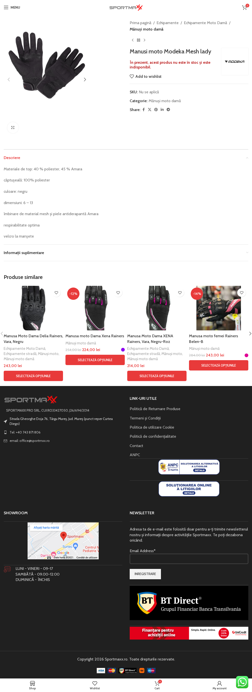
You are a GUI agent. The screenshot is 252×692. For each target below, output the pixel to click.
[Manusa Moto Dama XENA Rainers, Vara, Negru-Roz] (157, 308)
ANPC (135, 454)
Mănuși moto (48, 353)
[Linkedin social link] (162, 109)
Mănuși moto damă (146, 29)
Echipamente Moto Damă (205, 22)
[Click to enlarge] (12, 127)
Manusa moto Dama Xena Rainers (94, 336)
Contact (136, 445)
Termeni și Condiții (145, 418)
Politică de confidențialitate (153, 436)
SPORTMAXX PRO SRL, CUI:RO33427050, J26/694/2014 (47, 410)
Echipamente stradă (20, 353)
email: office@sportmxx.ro (30, 440)
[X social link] (149, 109)
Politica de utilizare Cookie (152, 427)
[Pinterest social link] (156, 109)
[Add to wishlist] (56, 292)
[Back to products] (139, 40)
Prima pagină (140, 22)
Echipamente (168, 22)
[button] (9, 79)
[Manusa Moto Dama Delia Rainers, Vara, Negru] (33, 308)
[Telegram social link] (168, 109)
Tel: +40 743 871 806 (25, 432)
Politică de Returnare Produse (155, 408)
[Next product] (144, 40)
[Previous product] (133, 40)
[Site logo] (126, 7)
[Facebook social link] (143, 109)
